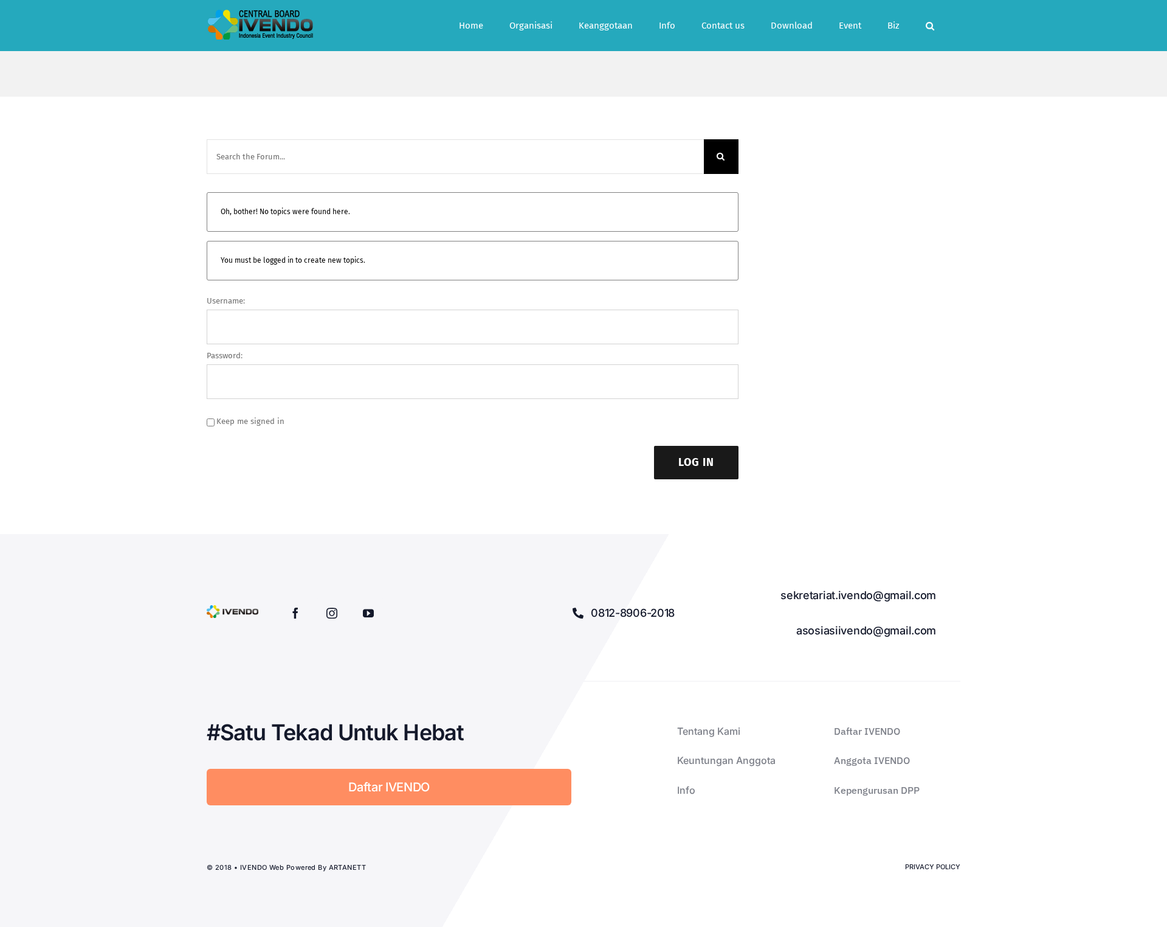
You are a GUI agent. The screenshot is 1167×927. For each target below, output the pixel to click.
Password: (225, 355)
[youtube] (368, 613)
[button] (930, 25)
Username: (226, 300)
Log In (696, 462)
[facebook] (295, 613)
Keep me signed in (250, 421)
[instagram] (332, 613)
